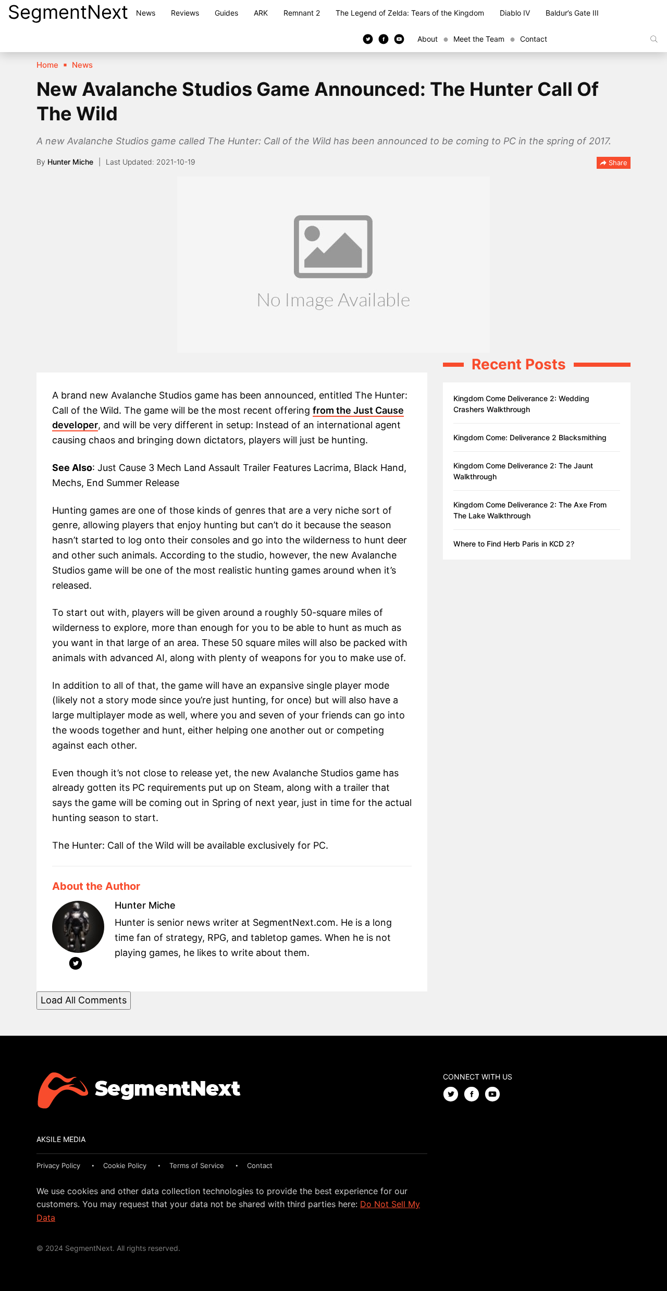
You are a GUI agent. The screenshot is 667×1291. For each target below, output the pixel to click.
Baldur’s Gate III (572, 12)
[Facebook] (383, 38)
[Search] (654, 39)
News (145, 12)
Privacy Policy (58, 1165)
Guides (226, 12)
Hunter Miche (70, 161)
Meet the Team (478, 38)
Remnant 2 (301, 12)
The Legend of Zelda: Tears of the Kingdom (410, 12)
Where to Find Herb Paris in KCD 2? (513, 543)
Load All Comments (84, 1000)
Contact (533, 38)
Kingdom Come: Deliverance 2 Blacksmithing (530, 437)
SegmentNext (68, 12)
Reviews (185, 12)
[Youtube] (399, 38)
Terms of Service (196, 1165)
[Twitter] (368, 38)
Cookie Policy (124, 1165)
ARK (261, 12)
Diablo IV (515, 12)
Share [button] (617, 162)
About (427, 38)
